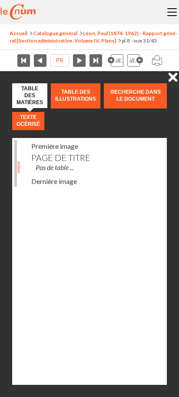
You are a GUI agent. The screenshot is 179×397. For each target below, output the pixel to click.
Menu (172, 12)
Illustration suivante (135, 60)
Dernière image (54, 181)
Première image (54, 146)
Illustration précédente (115, 60)
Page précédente (40, 60)
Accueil (18, 33)
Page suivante (79, 60)
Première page (23, 60)
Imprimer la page (157, 60)
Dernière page (96, 60)
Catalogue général (55, 33)
